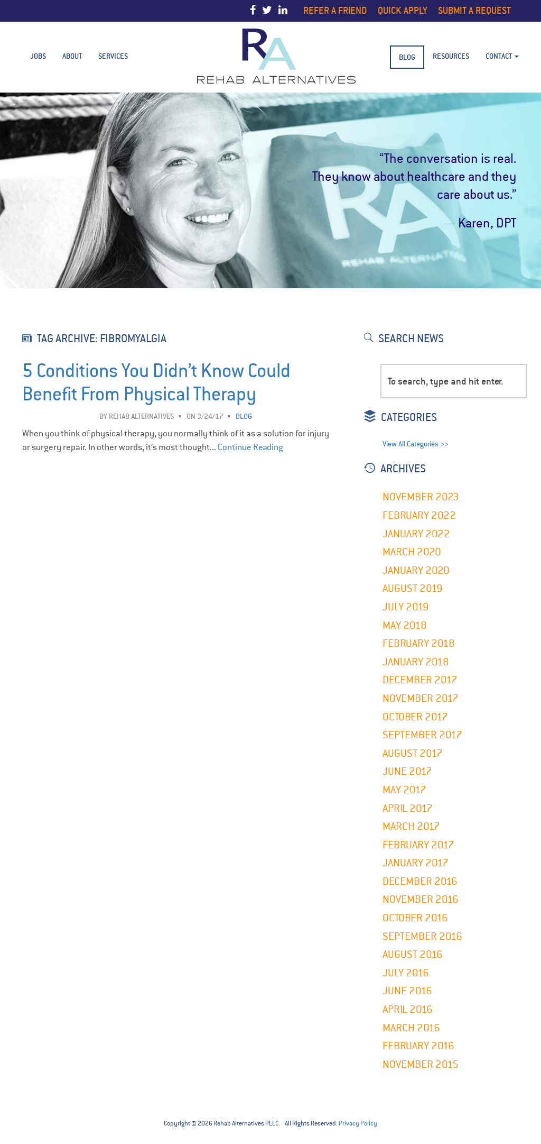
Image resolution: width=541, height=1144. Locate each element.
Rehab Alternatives (141, 416)
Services (113, 56)
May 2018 (405, 625)
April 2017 (408, 808)
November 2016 (421, 899)
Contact (500, 56)
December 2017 (420, 680)
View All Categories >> (416, 444)
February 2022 (419, 515)
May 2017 (404, 790)
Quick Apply (402, 10)
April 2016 (408, 1009)
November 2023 (421, 497)
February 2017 (418, 845)
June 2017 (407, 771)
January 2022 (416, 534)
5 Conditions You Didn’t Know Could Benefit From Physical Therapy (156, 383)
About (72, 56)
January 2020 (416, 570)
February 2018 (419, 643)
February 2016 (418, 1046)
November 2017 (421, 698)
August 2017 (413, 753)
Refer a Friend (335, 10)
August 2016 (413, 954)
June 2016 (407, 990)
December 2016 (420, 881)
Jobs (38, 56)
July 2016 (406, 973)
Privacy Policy (358, 1123)
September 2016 (422, 936)
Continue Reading (250, 447)
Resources (451, 56)
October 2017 (415, 717)
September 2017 (422, 735)
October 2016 (415, 918)
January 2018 (416, 662)
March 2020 (412, 552)
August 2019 (413, 588)
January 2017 (416, 863)
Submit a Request (474, 10)
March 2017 (411, 826)
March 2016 (411, 1028)
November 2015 (421, 1064)
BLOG (407, 57)
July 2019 (406, 607)
